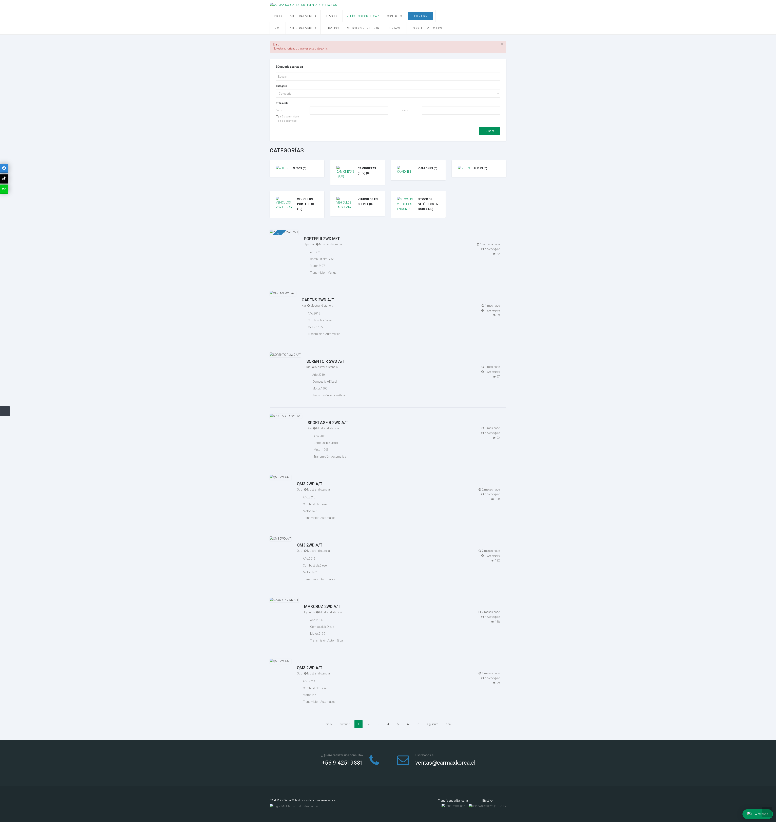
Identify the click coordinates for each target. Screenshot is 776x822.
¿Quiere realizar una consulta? (342, 755)
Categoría (281, 86)
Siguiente (432, 724)
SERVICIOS (331, 16)
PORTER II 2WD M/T (322, 238)
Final (448, 724)
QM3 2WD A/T (310, 483)
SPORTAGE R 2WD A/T (328, 422)
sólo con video (288, 120)
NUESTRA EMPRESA (303, 16)
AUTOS (299, 168)
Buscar (489, 131)
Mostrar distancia (330, 244)
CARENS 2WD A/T (318, 300)
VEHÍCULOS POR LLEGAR (363, 16)
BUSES (480, 168)
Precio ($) (282, 103)
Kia (304, 305)
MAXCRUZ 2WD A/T (322, 606)
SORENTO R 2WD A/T (325, 361)
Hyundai (309, 244)
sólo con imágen (289, 116)
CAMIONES (427, 168)
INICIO (278, 16)
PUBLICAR (420, 16)
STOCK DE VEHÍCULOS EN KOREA (428, 204)
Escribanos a (424, 755)
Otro (300, 489)
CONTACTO (394, 16)
